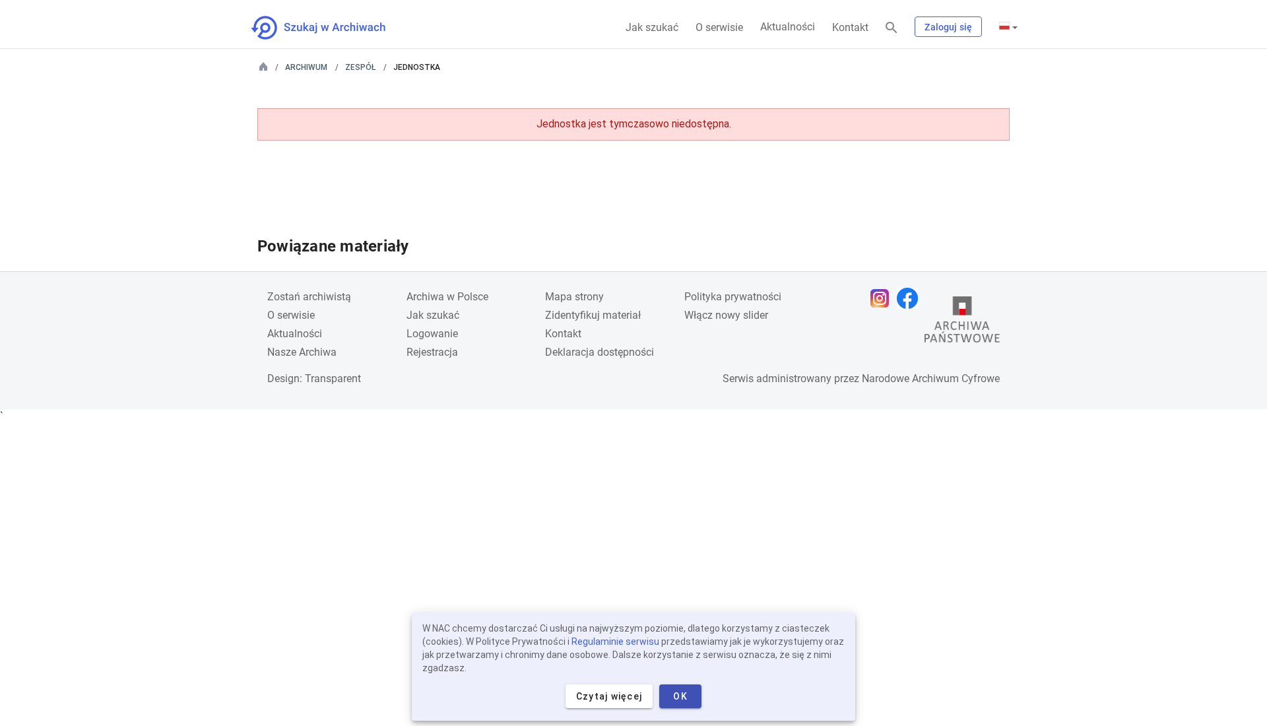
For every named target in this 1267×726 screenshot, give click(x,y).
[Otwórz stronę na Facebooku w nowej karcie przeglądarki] (911, 298)
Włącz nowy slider (726, 315)
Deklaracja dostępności (599, 352)
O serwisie (719, 27)
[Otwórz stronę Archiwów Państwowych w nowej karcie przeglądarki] (962, 323)
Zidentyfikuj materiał (593, 315)
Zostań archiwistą (309, 296)
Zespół (360, 67)
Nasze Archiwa (302, 352)
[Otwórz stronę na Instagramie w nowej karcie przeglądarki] (883, 298)
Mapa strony (574, 296)
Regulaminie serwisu (615, 641)
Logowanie (432, 333)
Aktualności (787, 26)
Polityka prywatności (732, 296)
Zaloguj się (948, 27)
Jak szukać (652, 27)
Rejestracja (432, 352)
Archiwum (306, 67)
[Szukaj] (891, 28)
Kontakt (850, 27)
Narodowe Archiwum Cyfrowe (931, 378)
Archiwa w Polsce (447, 296)
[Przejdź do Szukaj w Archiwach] (330, 28)
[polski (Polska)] (1008, 27)
